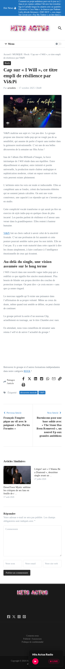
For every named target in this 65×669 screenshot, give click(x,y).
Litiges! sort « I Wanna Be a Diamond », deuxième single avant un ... (47, 472)
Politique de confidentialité (32, 642)
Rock (26, 54)
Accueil (7, 54)
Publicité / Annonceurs (32, 639)
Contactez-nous (32, 636)
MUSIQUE (17, 54)
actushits (11, 88)
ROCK (27, 371)
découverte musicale (28, 392)
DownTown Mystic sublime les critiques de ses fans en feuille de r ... (17, 490)
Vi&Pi (6, 233)
